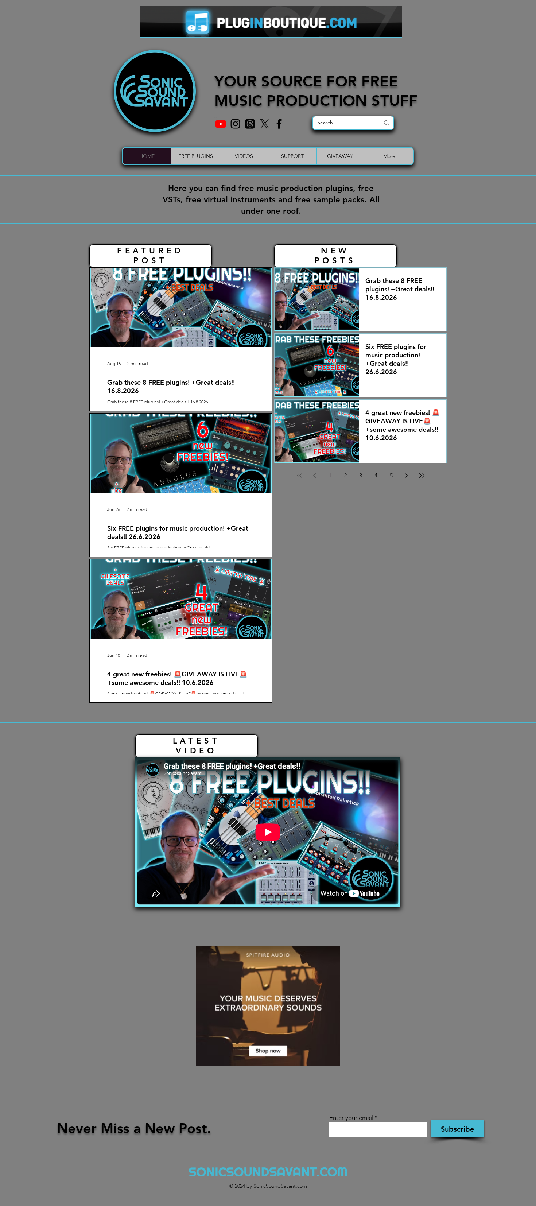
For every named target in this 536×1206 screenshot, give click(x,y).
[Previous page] (314, 475)
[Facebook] (279, 123)
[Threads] (250, 123)
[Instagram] (235, 123)
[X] (264, 123)
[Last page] (421, 475)
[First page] (299, 475)
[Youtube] (220, 123)
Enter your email (351, 1118)
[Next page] (406, 475)
